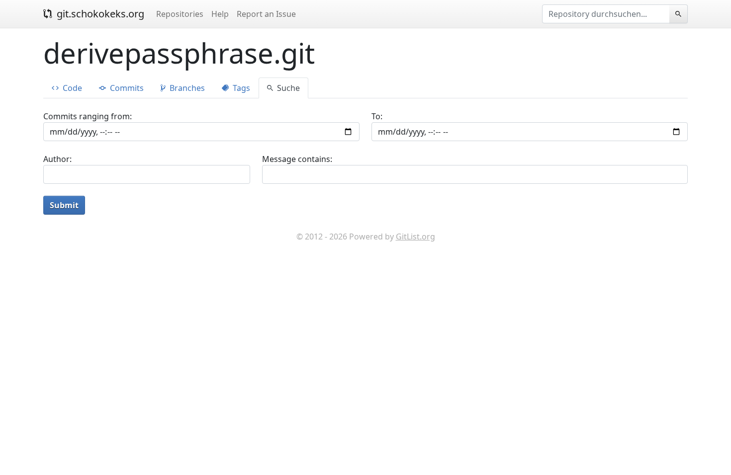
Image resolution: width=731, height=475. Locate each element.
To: (376, 116)
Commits (126, 87)
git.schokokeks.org (99, 13)
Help (220, 13)
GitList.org (415, 236)
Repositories (179, 13)
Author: (57, 159)
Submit (64, 205)
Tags (240, 87)
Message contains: (297, 159)
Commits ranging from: (87, 116)
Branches (186, 87)
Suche (287, 87)
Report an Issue (266, 13)
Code (71, 87)
